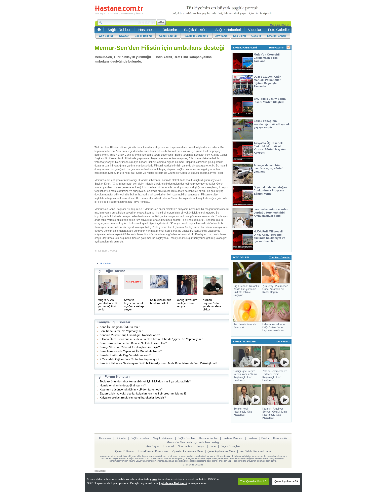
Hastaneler (147, 30)
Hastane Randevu (233, 438)
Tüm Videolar (283, 341)
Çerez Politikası (124, 451)
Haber (212, 446)
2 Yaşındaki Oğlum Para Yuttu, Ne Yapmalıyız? (129, 359)
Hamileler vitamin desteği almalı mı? (123, 385)
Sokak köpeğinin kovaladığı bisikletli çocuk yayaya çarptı (272, 124)
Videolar (254, 30)
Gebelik (256, 35)
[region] (193, 482)
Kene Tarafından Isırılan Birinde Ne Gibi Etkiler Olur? (133, 343)
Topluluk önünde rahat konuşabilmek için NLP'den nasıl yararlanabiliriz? (145, 381)
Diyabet (123, 35)
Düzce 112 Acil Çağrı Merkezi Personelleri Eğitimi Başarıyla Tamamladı (267, 81)
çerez (153, 479)
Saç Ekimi (239, 35)
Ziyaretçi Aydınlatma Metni (187, 451)
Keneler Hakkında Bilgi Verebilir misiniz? (125, 355)
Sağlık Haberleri (228, 30)
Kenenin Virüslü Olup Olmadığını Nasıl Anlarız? (130, 335)
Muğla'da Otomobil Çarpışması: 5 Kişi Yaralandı (267, 58)
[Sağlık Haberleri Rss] (288, 47)
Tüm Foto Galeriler (280, 257)
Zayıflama (221, 35)
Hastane (252, 438)
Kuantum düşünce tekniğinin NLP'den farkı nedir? (131, 389)
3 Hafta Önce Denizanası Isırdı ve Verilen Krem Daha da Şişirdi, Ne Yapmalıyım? (151, 339)
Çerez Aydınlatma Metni (221, 451)
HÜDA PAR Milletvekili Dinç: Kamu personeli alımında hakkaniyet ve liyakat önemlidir (269, 236)
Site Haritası (127, 13)
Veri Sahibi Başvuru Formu (255, 451)
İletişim (139, 13)
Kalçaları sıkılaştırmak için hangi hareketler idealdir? (133, 397)
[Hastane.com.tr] (118, 10)
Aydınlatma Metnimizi (173, 483)
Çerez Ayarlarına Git (286, 481)
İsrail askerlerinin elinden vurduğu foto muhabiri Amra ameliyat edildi (271, 212)
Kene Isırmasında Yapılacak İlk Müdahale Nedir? (131, 351)
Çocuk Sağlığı (168, 35)
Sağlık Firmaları (139, 438)
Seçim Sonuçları (230, 446)
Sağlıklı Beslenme (196, 35)
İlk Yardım (105, 263)
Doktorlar (169, 30)
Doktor (265, 438)
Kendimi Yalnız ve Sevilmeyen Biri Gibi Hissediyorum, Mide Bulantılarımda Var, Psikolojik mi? (158, 363)
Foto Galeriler (279, 30)
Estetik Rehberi (276, 35)
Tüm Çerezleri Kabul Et (253, 481)
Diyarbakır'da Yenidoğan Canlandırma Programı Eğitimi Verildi (270, 190)
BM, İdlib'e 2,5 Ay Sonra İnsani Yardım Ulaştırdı (270, 100)
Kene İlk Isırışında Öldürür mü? (120, 327)
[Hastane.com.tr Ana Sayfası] (98, 30)
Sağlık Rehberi (119, 30)
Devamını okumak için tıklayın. (262, 461)
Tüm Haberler (276, 47)
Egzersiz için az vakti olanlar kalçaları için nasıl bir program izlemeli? (143, 393)
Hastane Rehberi (208, 438)
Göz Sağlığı (106, 35)
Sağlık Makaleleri (163, 438)
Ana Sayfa (100, 13)
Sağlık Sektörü (195, 30)
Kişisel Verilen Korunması (153, 451)
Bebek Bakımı (143, 35)
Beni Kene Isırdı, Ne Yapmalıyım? (121, 331)
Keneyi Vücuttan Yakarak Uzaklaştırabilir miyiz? (130, 347)
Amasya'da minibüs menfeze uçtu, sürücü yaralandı (268, 168)
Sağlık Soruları (186, 438)
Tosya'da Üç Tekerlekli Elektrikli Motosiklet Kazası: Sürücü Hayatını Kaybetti (270, 147)
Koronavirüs (280, 438)
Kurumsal (113, 13)
